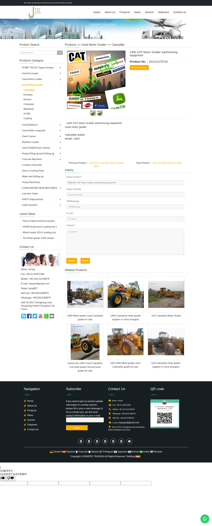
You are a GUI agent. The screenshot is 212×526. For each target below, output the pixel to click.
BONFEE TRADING (93, 456)
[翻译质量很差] (10, 478)
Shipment (163, 12)
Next (121, 79)
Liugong (28, 118)
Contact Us (179, 12)
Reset (85, 260)
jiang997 (33, 288)
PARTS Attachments (32, 199)
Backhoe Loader (30, 142)
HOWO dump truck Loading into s (39, 226)
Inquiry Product (74, 177)
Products (125, 12)
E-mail (70, 213)
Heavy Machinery (31, 182)
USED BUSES (29, 205)
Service (149, 12)
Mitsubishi (29, 109)
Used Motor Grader (93, 44)
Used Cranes (29, 136)
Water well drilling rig (32, 176)
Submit (71, 260)
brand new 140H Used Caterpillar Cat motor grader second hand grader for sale (85, 367)
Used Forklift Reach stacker (36, 148)
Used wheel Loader (32, 79)
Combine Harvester (32, 165)
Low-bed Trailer (30, 193)
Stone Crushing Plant (33, 170)
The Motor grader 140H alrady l (38, 238)
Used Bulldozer (30, 125)
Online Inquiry (140, 67)
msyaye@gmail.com (39, 283)
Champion (29, 104)
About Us (110, 12)
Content (70, 225)
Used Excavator (30, 73)
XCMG (27, 113)
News (137, 12)
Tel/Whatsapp (72, 201)
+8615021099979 (41, 297)
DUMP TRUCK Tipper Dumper (38, 67)
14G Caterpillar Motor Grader (167, 163)
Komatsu (28, 94)
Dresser (28, 99)
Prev (71, 79)
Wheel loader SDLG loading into (39, 232)
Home (96, 12)
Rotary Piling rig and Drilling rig (38, 153)
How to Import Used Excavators (38, 221)
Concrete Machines (32, 159)
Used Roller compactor (34, 130)
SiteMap (130, 456)
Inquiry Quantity (73, 189)
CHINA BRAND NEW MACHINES (39, 188)
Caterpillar (118, 44)
